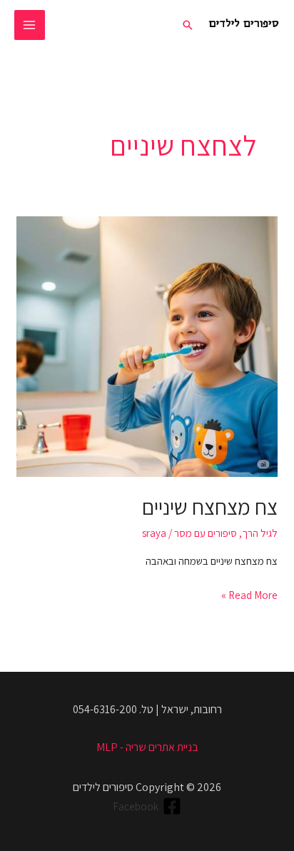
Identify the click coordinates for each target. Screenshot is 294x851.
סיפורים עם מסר (205, 533)
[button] (187, 25)
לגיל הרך (260, 533)
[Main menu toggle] (29, 25)
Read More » (249, 594)
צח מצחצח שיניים (210, 507)
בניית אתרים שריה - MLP (147, 747)
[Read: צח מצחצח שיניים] (147, 345)
